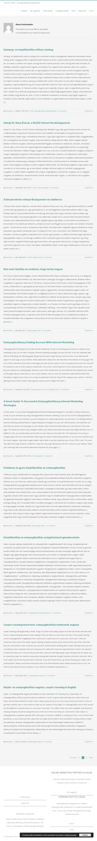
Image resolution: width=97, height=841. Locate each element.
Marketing (19, 822)
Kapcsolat (25, 803)
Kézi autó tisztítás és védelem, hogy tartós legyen (33, 269)
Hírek (31, 111)
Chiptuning (11, 822)
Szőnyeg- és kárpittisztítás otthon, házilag (28, 49)
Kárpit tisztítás (11, 819)
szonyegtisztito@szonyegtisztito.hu (28, 3)
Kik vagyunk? (72, 792)
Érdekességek (32, 257)
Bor (42, 826)
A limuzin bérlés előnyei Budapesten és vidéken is (33, 199)
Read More (88, 111)
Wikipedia (40, 819)
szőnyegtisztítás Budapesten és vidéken (71, 803)
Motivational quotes (32, 822)
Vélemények (25, 797)
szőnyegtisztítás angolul (36, 676)
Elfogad (85, 835)
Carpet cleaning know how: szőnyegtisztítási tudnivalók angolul (41, 624)
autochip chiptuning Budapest (64, 779)
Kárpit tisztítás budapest (26, 819)
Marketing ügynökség (32, 826)
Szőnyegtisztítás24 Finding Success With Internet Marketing (39, 342)
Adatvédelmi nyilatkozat (25, 814)
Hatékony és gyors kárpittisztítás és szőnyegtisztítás (34, 467)
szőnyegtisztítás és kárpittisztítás (45, 111)
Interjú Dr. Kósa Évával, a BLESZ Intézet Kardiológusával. (37, 122)
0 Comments (62, 111)
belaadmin (9, 111)
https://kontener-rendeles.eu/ (76, 783)
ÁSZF (72, 823)
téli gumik (75, 814)
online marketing (42, 188)
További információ (70, 835)
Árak (72, 829)
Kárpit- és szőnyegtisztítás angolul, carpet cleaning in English (40, 687)
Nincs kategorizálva (52, 390)
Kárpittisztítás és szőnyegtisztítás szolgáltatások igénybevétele (41, 537)
